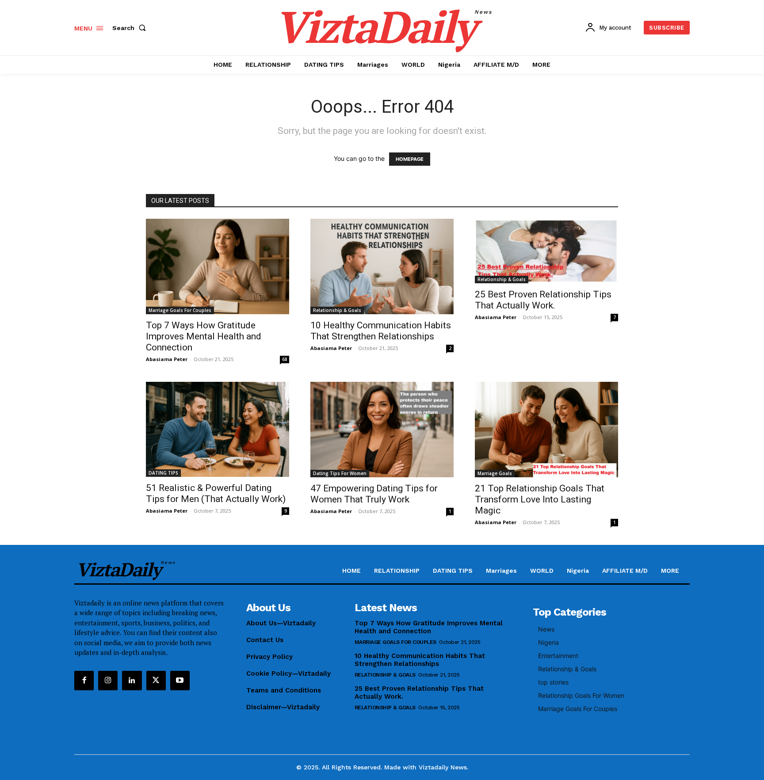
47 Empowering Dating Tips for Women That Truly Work (374, 494)
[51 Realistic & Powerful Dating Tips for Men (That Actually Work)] (217, 429)
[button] (130, 28)
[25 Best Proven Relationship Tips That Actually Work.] (546, 251)
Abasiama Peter (166, 359)
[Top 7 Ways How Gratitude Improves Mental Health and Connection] (217, 266)
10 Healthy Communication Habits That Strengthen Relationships (380, 331)
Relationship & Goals (337, 310)
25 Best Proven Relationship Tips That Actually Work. (543, 300)
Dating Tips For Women (340, 473)
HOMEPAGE (410, 159)
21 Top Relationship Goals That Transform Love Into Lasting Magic (539, 499)
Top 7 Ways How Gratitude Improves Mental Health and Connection (203, 336)
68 (284, 359)
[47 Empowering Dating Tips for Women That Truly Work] (382, 429)
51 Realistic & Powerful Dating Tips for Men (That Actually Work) (216, 493)
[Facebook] (84, 680)
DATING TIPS (163, 473)
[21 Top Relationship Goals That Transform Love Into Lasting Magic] (546, 429)
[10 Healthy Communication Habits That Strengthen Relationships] (382, 266)
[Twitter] (156, 680)
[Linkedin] (131, 680)
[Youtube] (180, 680)
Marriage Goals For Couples (180, 310)
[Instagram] (108, 680)
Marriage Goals (495, 473)
